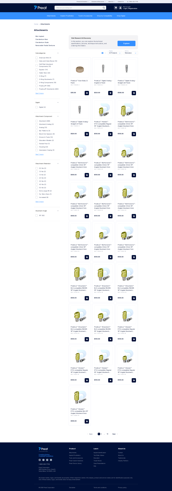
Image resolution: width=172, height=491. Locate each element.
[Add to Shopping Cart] (87, 93)
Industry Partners (123, 460)
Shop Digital (121, 16)
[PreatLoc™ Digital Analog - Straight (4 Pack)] (80, 109)
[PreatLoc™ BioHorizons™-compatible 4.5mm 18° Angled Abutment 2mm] (127, 150)
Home (36, 24)
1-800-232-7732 (133, 1)
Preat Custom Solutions (76, 460)
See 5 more (39, 154)
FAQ (95, 466)
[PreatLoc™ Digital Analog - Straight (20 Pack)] (127, 68)
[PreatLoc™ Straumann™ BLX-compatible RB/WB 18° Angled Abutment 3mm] (127, 274)
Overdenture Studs (42, 42)
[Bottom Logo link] (43, 449)
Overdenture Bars (41, 39)
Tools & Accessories (85, 16)
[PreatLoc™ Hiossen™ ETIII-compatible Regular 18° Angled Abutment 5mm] (127, 315)
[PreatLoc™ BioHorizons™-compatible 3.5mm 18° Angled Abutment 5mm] (103, 191)
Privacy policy (122, 487)
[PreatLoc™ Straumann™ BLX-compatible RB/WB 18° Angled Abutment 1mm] (103, 315)
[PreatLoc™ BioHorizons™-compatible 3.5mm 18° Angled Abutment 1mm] (127, 233)
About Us (121, 455)
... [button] (104, 434)
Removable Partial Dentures (45, 45)
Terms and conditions (100, 487)
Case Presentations (99, 463)
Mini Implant (39, 36)
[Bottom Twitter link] (47, 460)
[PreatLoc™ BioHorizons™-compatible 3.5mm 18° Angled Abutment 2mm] (103, 233)
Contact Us (121, 1)
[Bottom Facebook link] (43, 460)
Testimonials (121, 458)
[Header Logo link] (40, 8)
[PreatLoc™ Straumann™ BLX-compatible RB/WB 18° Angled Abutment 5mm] (80, 274)
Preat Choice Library (75, 463)
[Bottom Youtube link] (40, 460)
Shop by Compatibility (104, 16)
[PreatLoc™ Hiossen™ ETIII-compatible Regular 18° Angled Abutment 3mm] (103, 109)
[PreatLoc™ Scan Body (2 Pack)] (80, 68)
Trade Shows (98, 460)
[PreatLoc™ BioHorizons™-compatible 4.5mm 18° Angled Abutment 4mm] (80, 150)
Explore (126, 43)
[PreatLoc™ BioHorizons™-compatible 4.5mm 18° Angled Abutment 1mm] (80, 191)
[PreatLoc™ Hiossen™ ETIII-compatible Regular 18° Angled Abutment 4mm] (80, 356)
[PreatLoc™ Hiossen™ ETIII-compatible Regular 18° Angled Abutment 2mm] (103, 356)
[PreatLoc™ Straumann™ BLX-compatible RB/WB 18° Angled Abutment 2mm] (80, 315)
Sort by (126, 51)
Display (111, 51)
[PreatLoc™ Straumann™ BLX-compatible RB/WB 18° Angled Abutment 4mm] (103, 274)
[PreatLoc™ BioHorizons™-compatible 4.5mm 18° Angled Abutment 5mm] (127, 109)
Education (97, 458)
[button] (47, 53)
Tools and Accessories (76, 458)
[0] (116, 8)
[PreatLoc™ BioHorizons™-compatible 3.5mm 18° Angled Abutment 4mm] (127, 191)
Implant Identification (100, 452)
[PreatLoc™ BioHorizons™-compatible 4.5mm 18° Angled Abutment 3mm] (103, 150)
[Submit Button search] (104, 8)
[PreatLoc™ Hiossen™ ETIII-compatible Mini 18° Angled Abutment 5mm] (80, 397)
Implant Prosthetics (67, 16)
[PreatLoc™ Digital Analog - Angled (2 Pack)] (103, 68)
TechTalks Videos (99, 455)
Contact (120, 452)
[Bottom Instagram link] (51, 460)
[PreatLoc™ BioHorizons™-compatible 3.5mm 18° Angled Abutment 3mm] (80, 233)
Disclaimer (72, 487)
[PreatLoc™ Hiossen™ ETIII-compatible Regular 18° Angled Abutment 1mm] (127, 356)
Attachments (51, 16)
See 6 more (39, 93)
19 (107, 434)
